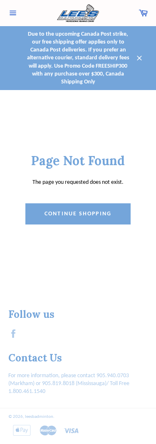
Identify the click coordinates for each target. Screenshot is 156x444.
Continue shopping (78, 214)
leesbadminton (39, 417)
